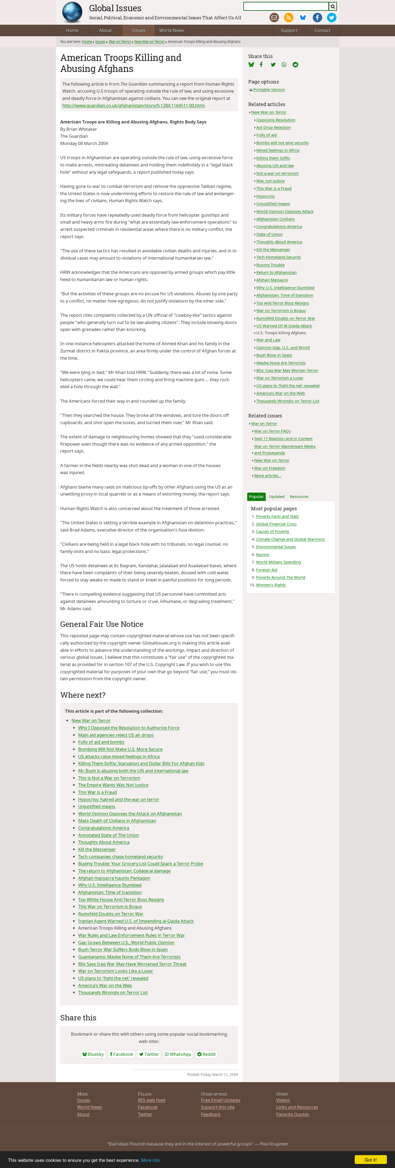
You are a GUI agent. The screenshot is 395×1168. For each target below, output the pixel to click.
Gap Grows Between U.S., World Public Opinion (126, 942)
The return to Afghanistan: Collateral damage (124, 871)
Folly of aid (266, 134)
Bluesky (95, 1054)
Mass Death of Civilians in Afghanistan (117, 820)
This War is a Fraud (97, 792)
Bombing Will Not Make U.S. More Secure (120, 749)
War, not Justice (270, 180)
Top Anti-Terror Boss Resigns (282, 302)
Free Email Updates (220, 1100)
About (105, 30)
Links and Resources (297, 1107)
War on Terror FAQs (272, 431)
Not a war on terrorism (277, 173)
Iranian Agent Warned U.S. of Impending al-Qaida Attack (136, 921)
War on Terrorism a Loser (279, 377)
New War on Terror (149, 41)
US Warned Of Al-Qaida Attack (284, 325)
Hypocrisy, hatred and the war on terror (118, 799)
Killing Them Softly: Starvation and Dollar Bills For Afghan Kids (141, 763)
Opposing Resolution (275, 119)
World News (171, 30)
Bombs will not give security (282, 142)
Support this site (218, 1107)
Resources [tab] (299, 496)
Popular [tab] (256, 496)
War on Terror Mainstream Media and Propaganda (284, 449)
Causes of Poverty (272, 531)
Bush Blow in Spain (274, 355)
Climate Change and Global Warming (290, 539)
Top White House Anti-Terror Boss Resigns (121, 899)
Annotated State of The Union (108, 835)
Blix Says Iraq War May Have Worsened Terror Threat (132, 964)
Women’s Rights (271, 584)
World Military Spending (278, 562)
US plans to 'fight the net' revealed (113, 978)
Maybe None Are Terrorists (281, 362)
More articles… (267, 475)
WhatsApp (180, 1054)
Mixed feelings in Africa (277, 150)
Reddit (209, 1054)
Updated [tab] (277, 496)
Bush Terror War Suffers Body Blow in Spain (123, 949)
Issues (138, 30)
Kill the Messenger (97, 849)
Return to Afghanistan (276, 272)
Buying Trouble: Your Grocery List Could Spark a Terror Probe (140, 863)
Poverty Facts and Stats (277, 516)
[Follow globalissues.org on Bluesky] (303, 18)
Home (72, 30)
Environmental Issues (276, 546)
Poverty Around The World (280, 577)
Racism (262, 554)
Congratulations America (103, 828)
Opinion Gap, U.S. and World (283, 347)
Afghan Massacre (272, 279)
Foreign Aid (266, 569)
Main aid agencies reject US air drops (116, 735)
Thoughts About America (104, 842)
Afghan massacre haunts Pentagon (114, 878)
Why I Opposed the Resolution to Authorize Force (128, 728)
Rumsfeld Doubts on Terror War (110, 914)
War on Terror (120, 41)
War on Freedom (269, 468)
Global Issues (115, 8)
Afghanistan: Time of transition (110, 892)
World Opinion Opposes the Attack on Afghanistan (130, 813)
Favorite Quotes (292, 1114)
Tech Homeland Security (278, 257)
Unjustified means (96, 806)
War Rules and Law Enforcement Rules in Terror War (131, 935)
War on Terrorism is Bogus (281, 310)
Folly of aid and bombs (101, 742)
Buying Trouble (270, 264)
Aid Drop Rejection (273, 127)
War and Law (268, 339)
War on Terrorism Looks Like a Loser (115, 971)
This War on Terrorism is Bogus (110, 906)
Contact (323, 30)
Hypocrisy (265, 196)
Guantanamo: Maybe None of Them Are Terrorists (129, 957)
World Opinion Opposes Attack (285, 211)
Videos (283, 1100)
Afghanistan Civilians (275, 218)
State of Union (269, 234)
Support (289, 30)
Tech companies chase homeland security (120, 856)
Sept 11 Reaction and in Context (283, 438)
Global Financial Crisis (276, 523)
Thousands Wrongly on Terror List (113, 992)
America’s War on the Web (105, 985)
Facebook (122, 1054)
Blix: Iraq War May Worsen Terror (287, 370)
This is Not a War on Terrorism (109, 778)
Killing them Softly (273, 158)
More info (150, 1159)
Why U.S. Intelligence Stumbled (110, 885)
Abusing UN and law (275, 165)
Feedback (211, 1114)
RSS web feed (151, 1100)
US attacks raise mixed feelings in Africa (119, 756)
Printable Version (269, 89)
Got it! (371, 1159)
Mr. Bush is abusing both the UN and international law (133, 770)
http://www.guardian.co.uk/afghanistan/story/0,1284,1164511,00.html (133, 105)
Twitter (151, 1054)
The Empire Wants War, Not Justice (113, 785)
